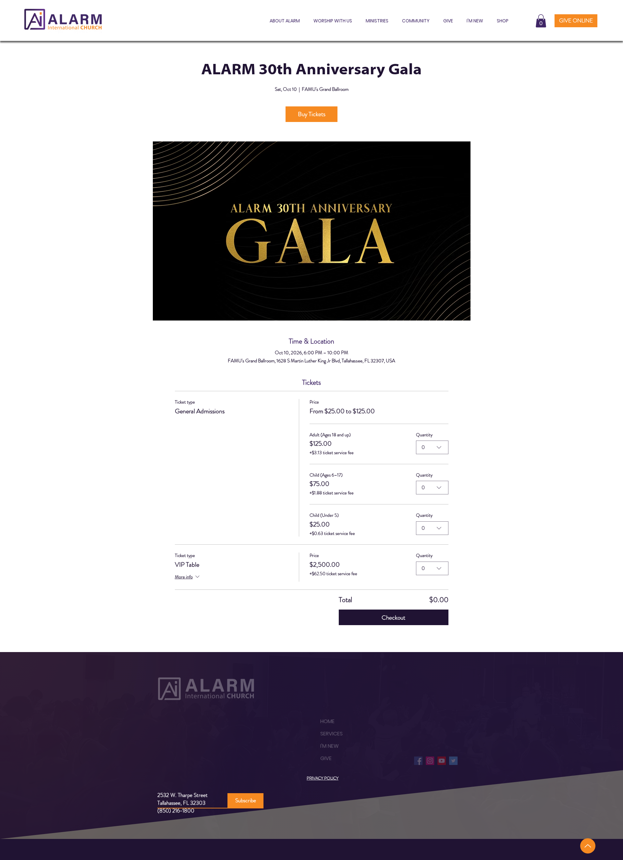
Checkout (393, 617)
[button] (283, 21)
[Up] (587, 846)
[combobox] (432, 447)
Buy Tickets (311, 114)
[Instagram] (416, 761)
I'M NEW (316, 746)
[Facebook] (404, 761)
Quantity (424, 435)
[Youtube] (428, 761)
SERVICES (318, 733)
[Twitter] (439, 761)
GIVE (312, 758)
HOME (314, 721)
